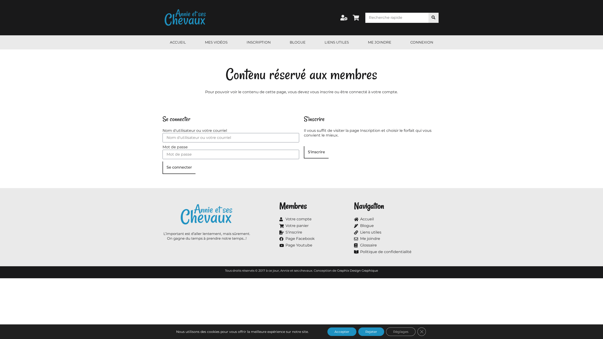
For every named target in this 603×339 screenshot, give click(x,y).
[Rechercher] (433, 18)
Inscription (259, 42)
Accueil (178, 42)
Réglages (400, 332)
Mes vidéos (216, 42)
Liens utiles (337, 42)
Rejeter (371, 332)
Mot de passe (175, 147)
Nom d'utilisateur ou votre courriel (195, 130)
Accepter (341, 332)
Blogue (298, 42)
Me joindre (379, 42)
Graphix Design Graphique (357, 270)
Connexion (421, 42)
